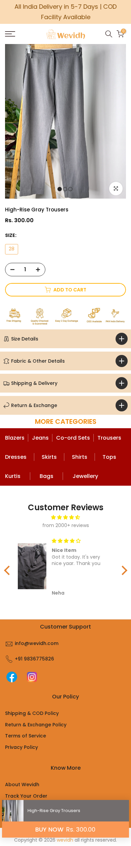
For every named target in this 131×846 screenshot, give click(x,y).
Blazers (15, 438)
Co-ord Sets (73, 438)
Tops (109, 457)
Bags (46, 476)
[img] (66, 517)
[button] (8, 570)
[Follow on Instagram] (32, 677)
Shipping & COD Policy (32, 713)
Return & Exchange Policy (36, 724)
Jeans (40, 438)
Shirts (79, 457)
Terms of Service (25, 735)
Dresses (16, 457)
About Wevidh (22, 784)
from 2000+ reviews (65, 525)
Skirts (49, 457)
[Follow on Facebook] (11, 677)
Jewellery (85, 476)
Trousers (109, 438)
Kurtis (12, 476)
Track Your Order (26, 796)
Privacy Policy (21, 747)
